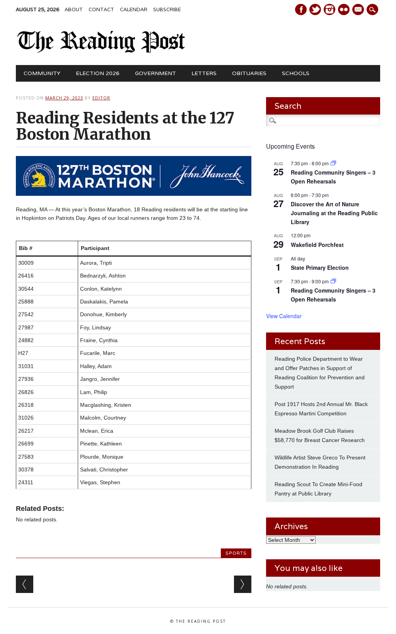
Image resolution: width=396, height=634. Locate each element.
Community (42, 73)
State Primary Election (320, 267)
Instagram (329, 9)
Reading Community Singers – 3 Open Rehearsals (333, 176)
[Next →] (242, 584)
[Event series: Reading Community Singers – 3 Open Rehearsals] (333, 163)
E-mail (359, 10)
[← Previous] (24, 584)
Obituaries (249, 73)
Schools (295, 73)
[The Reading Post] (101, 51)
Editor (101, 98)
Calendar (133, 9)
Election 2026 (97, 73)
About (74, 9)
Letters (204, 73)
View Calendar (284, 316)
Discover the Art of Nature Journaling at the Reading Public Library (334, 212)
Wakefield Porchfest (317, 244)
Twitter (315, 9)
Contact (101, 9)
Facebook (301, 9)
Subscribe (167, 9)
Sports (236, 553)
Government (155, 73)
